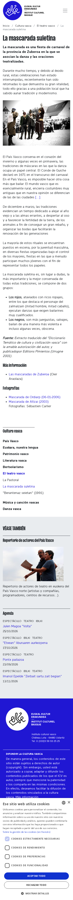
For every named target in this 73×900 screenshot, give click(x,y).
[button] (36, 893)
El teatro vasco (46, 26)
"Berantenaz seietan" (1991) (23, 492)
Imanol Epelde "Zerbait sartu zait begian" (32, 676)
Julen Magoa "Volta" (17, 626)
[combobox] (64, 803)
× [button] (68, 802)
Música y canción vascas (21, 502)
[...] (37, 197)
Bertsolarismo (13, 467)
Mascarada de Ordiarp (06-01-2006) (34, 397)
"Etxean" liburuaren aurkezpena (25, 642)
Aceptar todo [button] (36, 876)
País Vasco (11, 441)
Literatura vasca (15, 460)
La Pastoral (11, 480)
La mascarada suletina (19, 486)
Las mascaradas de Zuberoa (29, 374)
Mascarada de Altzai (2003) (29, 401)
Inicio (6, 26)
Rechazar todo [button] (36, 885)
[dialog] (36, 849)
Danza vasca (12, 509)
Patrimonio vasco (16, 454)
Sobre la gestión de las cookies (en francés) (26, 832)
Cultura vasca (23, 26)
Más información (27, 797)
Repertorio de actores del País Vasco (28, 540)
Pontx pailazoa (13, 659)
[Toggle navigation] (65, 10)
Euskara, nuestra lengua (20, 447)
